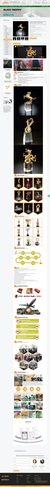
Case (17, 480)
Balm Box (28, 477)
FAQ (17, 482)
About (17, 478)
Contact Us (29, 6)
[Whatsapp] (49, 196)
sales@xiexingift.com (35, 466)
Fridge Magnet (29, 482)
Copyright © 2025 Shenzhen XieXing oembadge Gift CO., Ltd (19, 486)
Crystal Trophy (24, 19)
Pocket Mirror (28, 481)
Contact (17, 481)
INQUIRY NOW (33, 38)
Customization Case (24, 6)
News (16, 6)
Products (6, 6)
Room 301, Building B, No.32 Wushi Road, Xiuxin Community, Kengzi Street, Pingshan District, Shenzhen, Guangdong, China (7, 110)
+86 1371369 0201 (38, 477)
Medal (27, 478)
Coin (27, 480)
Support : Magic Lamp (36, 486)
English (45, 0)
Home (3, 6)
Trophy (20, 19)
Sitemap (30, 486)
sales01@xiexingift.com (43, 466)
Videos (19, 6)
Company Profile (11, 6)
